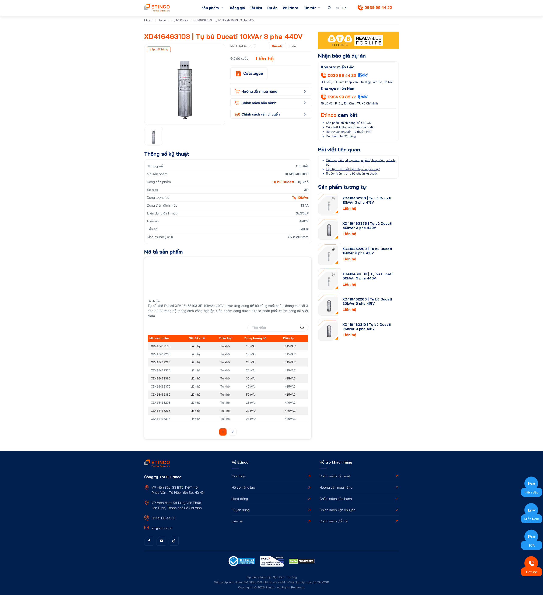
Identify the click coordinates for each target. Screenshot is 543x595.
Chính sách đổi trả (334, 521)
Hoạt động (240, 498)
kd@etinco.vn (162, 528)
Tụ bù (162, 20)
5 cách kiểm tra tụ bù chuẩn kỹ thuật (351, 173)
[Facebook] (149, 541)
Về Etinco (290, 8)
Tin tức (310, 8)
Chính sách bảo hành (336, 498)
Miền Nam (531, 519)
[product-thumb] (329, 203)
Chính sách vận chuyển (337, 510)
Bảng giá (237, 8)
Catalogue (253, 73)
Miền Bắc (532, 492)
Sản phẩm (210, 8)
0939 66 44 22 (378, 7)
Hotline (531, 572)
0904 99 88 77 (342, 96)
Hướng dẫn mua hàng (336, 487)
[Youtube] (161, 541)
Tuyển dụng (241, 510)
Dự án (272, 8)
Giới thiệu (239, 476)
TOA (531, 545)
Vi (337, 8)
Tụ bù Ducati (180, 20)
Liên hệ (237, 521)
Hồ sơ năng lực (243, 487)
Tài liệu (256, 8)
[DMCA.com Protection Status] (302, 562)
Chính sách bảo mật (335, 476)
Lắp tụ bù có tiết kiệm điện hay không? (353, 169)
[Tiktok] (174, 541)
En (344, 8)
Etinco (148, 20)
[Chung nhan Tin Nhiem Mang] (272, 562)
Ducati (277, 46)
